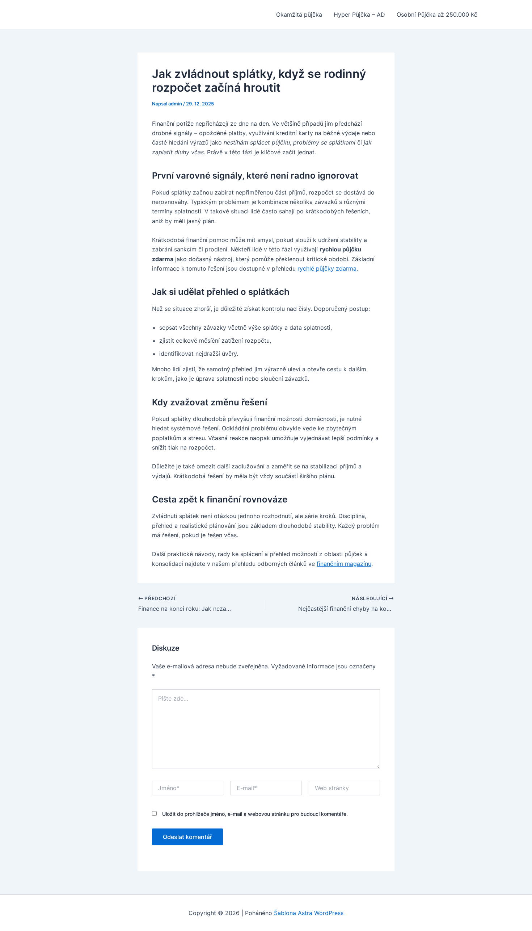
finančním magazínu (344, 563)
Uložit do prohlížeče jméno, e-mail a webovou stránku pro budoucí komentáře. (255, 814)
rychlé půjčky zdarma (326, 268)
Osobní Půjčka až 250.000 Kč (437, 14)
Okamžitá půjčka (299, 14)
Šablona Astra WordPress (308, 913)
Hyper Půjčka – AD (359, 14)
